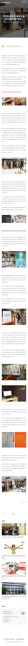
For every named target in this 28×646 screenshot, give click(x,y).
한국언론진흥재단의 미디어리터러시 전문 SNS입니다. (10, 617)
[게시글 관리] (8, 514)
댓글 (3, 606)
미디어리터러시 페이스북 (9, 639)
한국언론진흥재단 (20, 639)
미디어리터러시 (6, 3)
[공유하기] (6, 514)
